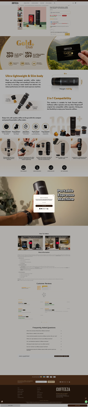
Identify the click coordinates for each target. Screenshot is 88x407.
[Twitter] (46, 208)
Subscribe (44, 205)
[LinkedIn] (47, 208)
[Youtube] (41, 208)
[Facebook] (39, 208)
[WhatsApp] (44, 208)
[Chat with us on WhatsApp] (86, 402)
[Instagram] (43, 208)
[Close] (53, 196)
